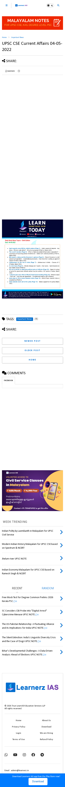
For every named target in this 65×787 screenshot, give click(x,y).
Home (4, 37)
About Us (46, 720)
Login (18, 733)
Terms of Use (18, 739)
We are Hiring (46, 733)
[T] (42, 755)
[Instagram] (24, 755)
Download (38, 781)
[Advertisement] (32, 110)
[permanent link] (19, 71)
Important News (17, 37)
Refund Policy (46, 739)
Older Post (32, 350)
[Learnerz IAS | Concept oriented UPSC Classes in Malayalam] (21, 7)
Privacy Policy (18, 727)
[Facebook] (33, 755)
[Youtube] (15, 755)
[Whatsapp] (6, 755)
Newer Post (32, 341)
